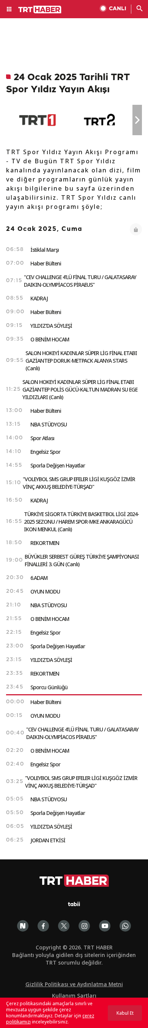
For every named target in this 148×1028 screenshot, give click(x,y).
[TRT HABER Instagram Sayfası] (84, 926)
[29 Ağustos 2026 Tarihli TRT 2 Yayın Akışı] (100, 120)
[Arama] (139, 9)
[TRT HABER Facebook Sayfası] (43, 926)
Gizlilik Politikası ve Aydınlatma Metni (74, 984)
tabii (74, 905)
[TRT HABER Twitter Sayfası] (63, 926)
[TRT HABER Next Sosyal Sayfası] (22, 926)
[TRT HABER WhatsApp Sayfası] (125, 926)
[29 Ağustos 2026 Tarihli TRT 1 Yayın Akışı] (37, 120)
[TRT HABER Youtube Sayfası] (104, 926)
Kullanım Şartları (74, 995)
